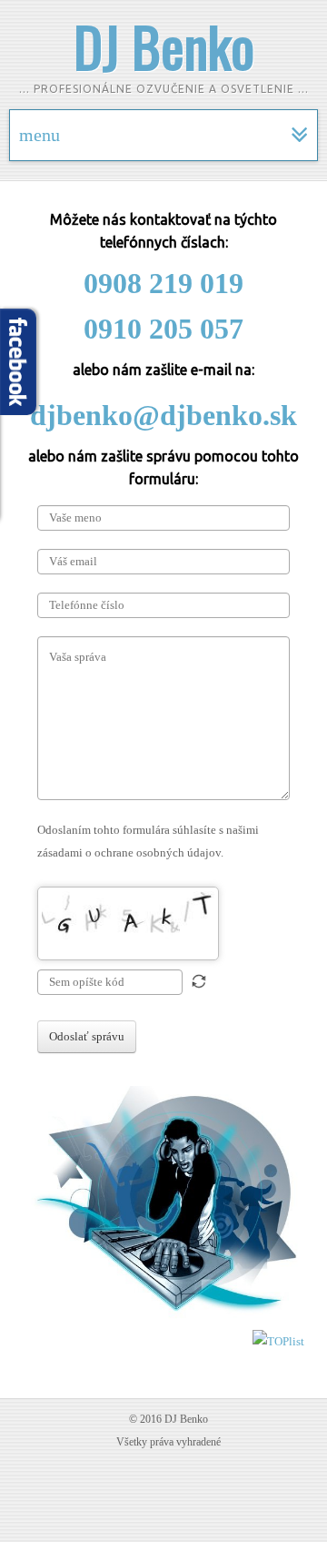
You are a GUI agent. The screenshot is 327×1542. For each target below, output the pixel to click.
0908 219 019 (163, 283)
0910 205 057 (163, 328)
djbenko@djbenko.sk (163, 415)
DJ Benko (164, 45)
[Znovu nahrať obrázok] (199, 981)
